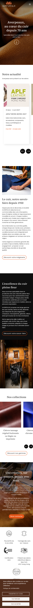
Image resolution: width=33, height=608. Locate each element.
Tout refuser (16, 599)
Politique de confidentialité (11, 588)
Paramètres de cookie (16, 594)
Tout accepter (16, 604)
